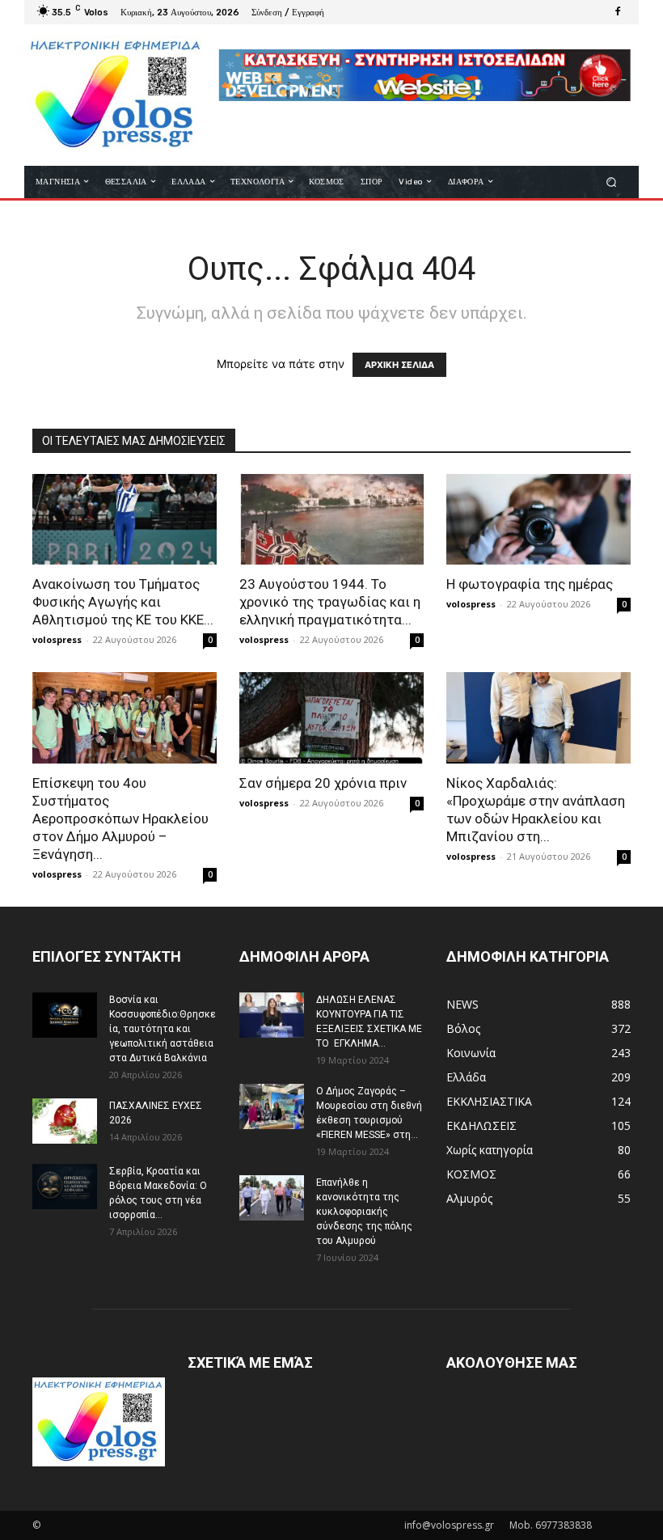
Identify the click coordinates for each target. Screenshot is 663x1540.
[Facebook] (617, 12)
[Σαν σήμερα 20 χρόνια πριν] (331, 718)
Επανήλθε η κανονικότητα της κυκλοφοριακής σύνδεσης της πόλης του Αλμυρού (364, 1211)
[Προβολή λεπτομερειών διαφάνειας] (424, 75)
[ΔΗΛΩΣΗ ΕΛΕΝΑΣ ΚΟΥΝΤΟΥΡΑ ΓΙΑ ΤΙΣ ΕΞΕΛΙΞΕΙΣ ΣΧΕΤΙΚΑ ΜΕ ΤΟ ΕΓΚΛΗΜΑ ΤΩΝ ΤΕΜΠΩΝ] (271, 1015)
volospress (57, 639)
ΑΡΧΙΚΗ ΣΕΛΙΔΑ (399, 364)
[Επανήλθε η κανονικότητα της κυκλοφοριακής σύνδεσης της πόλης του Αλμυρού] (271, 1198)
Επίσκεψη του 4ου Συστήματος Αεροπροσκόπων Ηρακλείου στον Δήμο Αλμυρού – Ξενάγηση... (120, 818)
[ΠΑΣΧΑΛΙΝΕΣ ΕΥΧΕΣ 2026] (64, 1121)
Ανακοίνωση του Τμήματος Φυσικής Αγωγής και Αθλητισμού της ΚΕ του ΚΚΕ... (122, 602)
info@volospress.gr (449, 1525)
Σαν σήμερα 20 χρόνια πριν (323, 783)
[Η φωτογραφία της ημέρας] (538, 519)
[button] (611, 181)
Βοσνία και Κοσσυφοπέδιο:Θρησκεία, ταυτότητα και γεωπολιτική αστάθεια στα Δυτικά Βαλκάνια (162, 1029)
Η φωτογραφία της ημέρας (529, 584)
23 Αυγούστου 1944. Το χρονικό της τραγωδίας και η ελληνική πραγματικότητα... (329, 602)
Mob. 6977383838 (550, 1525)
